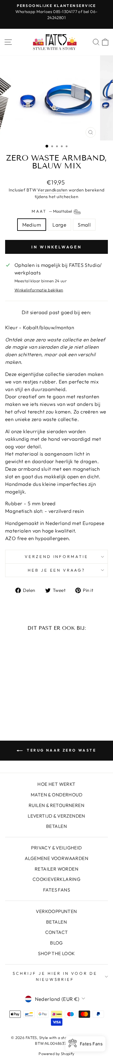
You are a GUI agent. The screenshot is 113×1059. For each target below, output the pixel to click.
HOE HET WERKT (56, 784)
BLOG (56, 943)
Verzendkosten (52, 190)
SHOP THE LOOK (56, 953)
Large (59, 224)
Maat (52, 211)
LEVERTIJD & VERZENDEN (56, 816)
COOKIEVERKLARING (57, 879)
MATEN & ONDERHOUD (56, 795)
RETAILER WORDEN (56, 869)
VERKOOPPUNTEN (56, 911)
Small (84, 224)
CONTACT (56, 932)
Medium (31, 224)
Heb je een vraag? (57, 570)
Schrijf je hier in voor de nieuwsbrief (55, 976)
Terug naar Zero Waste (60, 750)
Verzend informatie (57, 556)
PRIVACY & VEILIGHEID (56, 848)
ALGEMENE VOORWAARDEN (56, 858)
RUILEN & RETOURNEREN (56, 805)
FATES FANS (56, 890)
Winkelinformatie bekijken (38, 289)
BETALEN (56, 826)
